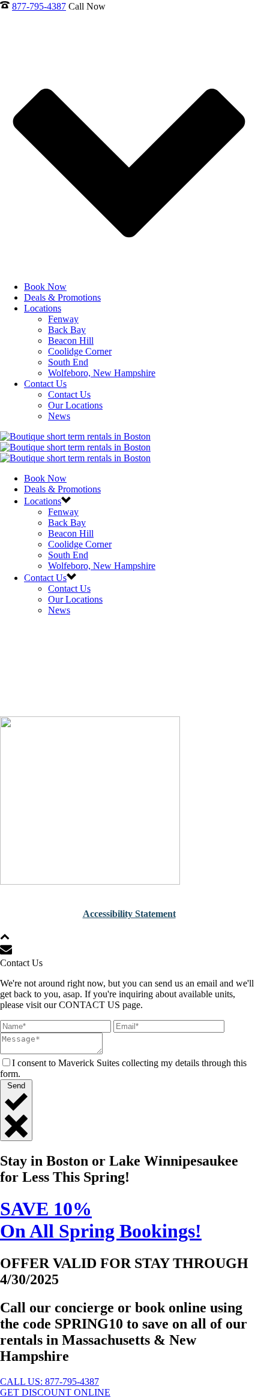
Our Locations (75, 405)
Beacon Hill (71, 340)
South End (68, 362)
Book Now (45, 287)
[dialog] (129, 1049)
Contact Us (45, 384)
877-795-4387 (39, 6)
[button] (5, 938)
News (59, 416)
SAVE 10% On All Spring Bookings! (101, 1220)
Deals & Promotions (62, 297)
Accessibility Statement (129, 914)
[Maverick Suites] (75, 447)
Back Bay (67, 330)
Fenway (63, 319)
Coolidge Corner (80, 351)
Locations (42, 308)
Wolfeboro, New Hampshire (101, 373)
